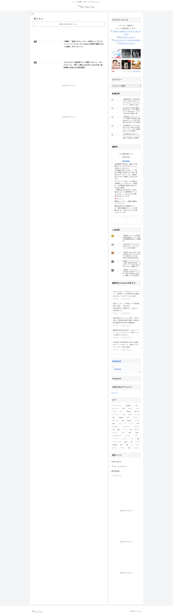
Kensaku (126, 161)
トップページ (116, 476)
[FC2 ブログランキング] (126, 37)
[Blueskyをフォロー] (123, 216)
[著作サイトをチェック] (116, 216)
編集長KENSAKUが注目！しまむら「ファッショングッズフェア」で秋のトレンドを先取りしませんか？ (126, 332)
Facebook (116, 361)
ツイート (114, 393)
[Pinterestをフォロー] (134, 216)
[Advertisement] (69, 32)
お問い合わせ (116, 462)
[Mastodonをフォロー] (121, 216)
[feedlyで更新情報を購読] (136, 216)
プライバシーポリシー (119, 466)
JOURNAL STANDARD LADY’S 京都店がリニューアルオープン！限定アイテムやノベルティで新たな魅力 (126, 344)
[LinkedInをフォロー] (131, 216)
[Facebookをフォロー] (126, 216)
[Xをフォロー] (118, 216)
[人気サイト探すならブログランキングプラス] (126, 33)
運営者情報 (115, 471)
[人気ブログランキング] (126, 43)
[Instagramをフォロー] (129, 216)
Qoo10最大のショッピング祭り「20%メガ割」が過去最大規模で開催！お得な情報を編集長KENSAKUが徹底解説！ (126, 320)
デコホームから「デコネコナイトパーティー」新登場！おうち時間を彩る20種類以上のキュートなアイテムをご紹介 (126, 294)
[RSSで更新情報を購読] (126, 219)
